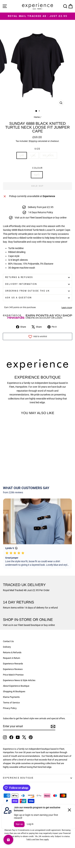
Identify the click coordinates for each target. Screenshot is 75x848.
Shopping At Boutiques (14, 691)
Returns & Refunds (19, 277)
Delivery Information (21, 284)
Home (37, 117)
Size (37, 149)
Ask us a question (18, 297)
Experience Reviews (13, 669)
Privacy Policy (10, 708)
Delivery (7, 647)
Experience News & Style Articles (19, 680)
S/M (21, 155)
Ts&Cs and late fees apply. (37, 839)
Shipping (33, 141)
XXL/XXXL (48, 155)
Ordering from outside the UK (27, 291)
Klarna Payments (11, 697)
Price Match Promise (13, 674)
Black (37, 174)
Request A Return (11, 658)
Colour (37, 168)
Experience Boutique (18, 778)
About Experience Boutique (16, 686)
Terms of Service (11, 702)
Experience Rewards (13, 663)
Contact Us (8, 641)
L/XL (33, 155)
